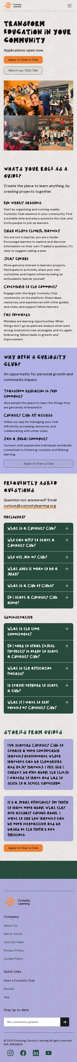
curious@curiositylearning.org (30, 505)
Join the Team (14, 942)
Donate (9, 989)
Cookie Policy (13, 959)
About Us (10, 926)
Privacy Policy (14, 950)
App (7, 997)
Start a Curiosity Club (19, 980)
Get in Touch (13, 934)
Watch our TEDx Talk (23, 70)
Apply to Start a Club (23, 60)
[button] (69, 6)
